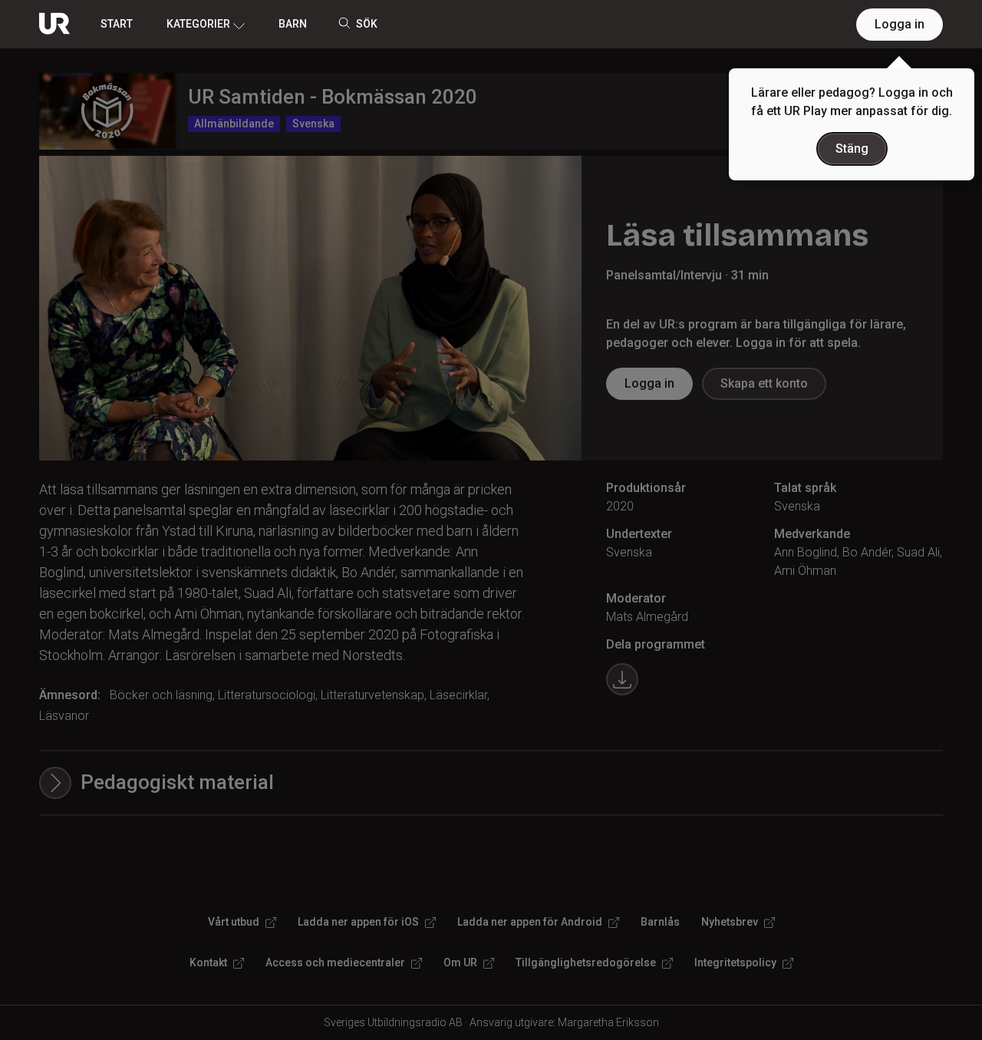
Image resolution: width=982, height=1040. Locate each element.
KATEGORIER (198, 24)
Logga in (899, 24)
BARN (292, 24)
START (117, 24)
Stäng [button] (851, 148)
